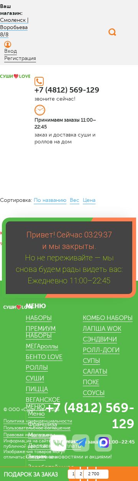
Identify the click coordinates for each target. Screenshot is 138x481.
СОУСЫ (94, 393)
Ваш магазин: (11, 9)
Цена (89, 200)
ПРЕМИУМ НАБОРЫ (41, 332)
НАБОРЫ (39, 318)
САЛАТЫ (95, 371)
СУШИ (35, 378)
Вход (10, 51)
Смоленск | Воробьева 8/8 (14, 27)
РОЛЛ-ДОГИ (101, 350)
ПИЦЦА (37, 389)
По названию (50, 200)
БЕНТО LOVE (44, 357)
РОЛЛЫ (37, 367)
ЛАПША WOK (102, 328)
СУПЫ (91, 361)
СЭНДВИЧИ (100, 339)
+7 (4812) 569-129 (66, 90)
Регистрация (20, 58)
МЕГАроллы (42, 346)
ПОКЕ (91, 382)
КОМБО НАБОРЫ (108, 318)
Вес (74, 200)
